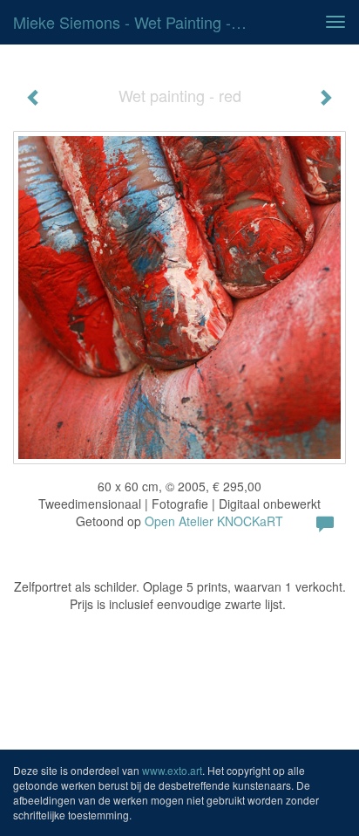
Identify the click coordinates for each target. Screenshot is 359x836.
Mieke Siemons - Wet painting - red (137, 21)
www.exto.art (172, 770)
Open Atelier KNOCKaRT (214, 521)
